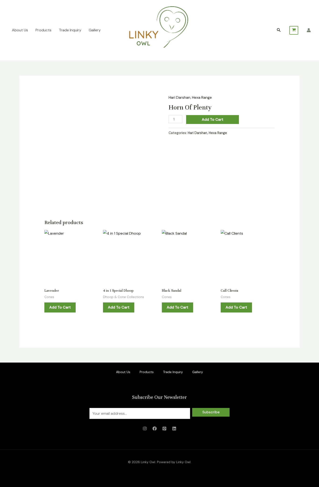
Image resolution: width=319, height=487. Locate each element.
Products (43, 30)
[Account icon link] (309, 30)
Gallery (95, 30)
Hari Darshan (179, 97)
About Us (20, 30)
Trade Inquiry (70, 30)
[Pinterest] (164, 428)
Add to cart (212, 119)
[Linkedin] (174, 428)
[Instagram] (145, 428)
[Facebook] (154, 428)
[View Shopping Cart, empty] (293, 30)
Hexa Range (202, 97)
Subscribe (211, 412)
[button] (279, 30)
